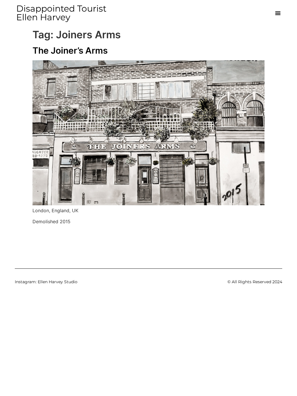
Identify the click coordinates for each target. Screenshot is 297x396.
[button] (278, 13)
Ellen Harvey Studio (57, 281)
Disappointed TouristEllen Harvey (61, 13)
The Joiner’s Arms (70, 50)
